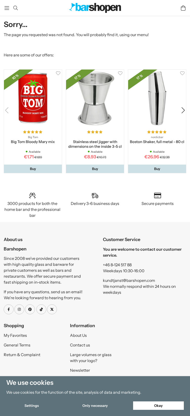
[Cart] (183, 8)
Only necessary (95, 405)
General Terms (17, 345)
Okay (158, 405)
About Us (78, 335)
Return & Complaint (22, 354)
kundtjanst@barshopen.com (129, 280)
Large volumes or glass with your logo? (91, 357)
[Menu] (6, 8)
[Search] (15, 8)
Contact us (80, 345)
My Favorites (15, 335)
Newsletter (80, 370)
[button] (33, 169)
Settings (31, 405)
